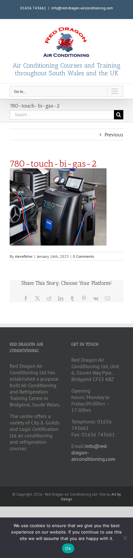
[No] (125, 538)
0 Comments (83, 256)
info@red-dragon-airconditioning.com (82, 7)
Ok (68, 548)
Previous (114, 134)
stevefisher (24, 256)
